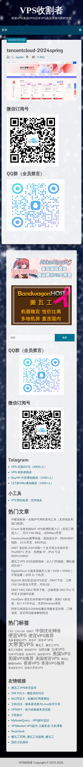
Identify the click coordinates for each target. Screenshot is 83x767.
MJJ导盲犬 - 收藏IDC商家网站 (30, 698)
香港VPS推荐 (52, 663)
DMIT (30, 631)
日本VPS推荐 (16, 654)
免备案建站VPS (17, 640)
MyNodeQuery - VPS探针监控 (30, 720)
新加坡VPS (31, 649)
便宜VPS (17, 635)
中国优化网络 (48, 631)
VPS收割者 (41, 10)
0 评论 (41, 57)
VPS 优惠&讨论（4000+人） (29, 466)
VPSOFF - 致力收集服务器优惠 (31, 709)
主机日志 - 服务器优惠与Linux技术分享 (35, 704)
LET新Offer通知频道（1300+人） (32, 483)
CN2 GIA (20, 631)
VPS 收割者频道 (21, 472)
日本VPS (58, 649)
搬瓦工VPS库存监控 (23, 687)
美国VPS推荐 (21, 658)
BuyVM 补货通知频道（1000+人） (33, 477)
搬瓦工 (39, 645)
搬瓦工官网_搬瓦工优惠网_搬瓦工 (32, 736)
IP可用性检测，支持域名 (26, 500)
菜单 (4, 29)
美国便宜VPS (47, 658)
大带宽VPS (21, 644)
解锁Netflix (15, 663)
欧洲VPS (31, 654)
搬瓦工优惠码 (15, 649)
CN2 (10, 631)
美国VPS (62, 654)
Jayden (19, 57)
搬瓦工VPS (52, 645)
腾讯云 (64, 659)
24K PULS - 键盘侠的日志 (27, 693)
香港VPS (31, 663)
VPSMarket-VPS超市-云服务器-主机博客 (36, 725)
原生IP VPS (45, 640)
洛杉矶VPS (44, 654)
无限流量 (44, 649)
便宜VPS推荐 (41, 636)
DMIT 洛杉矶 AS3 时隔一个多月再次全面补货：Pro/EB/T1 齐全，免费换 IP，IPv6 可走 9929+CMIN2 (41, 552)
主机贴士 (17, 715)
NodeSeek (18, 731)
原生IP (32, 640)
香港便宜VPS (15, 668)
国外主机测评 (19, 742)
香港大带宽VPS (34, 668)
